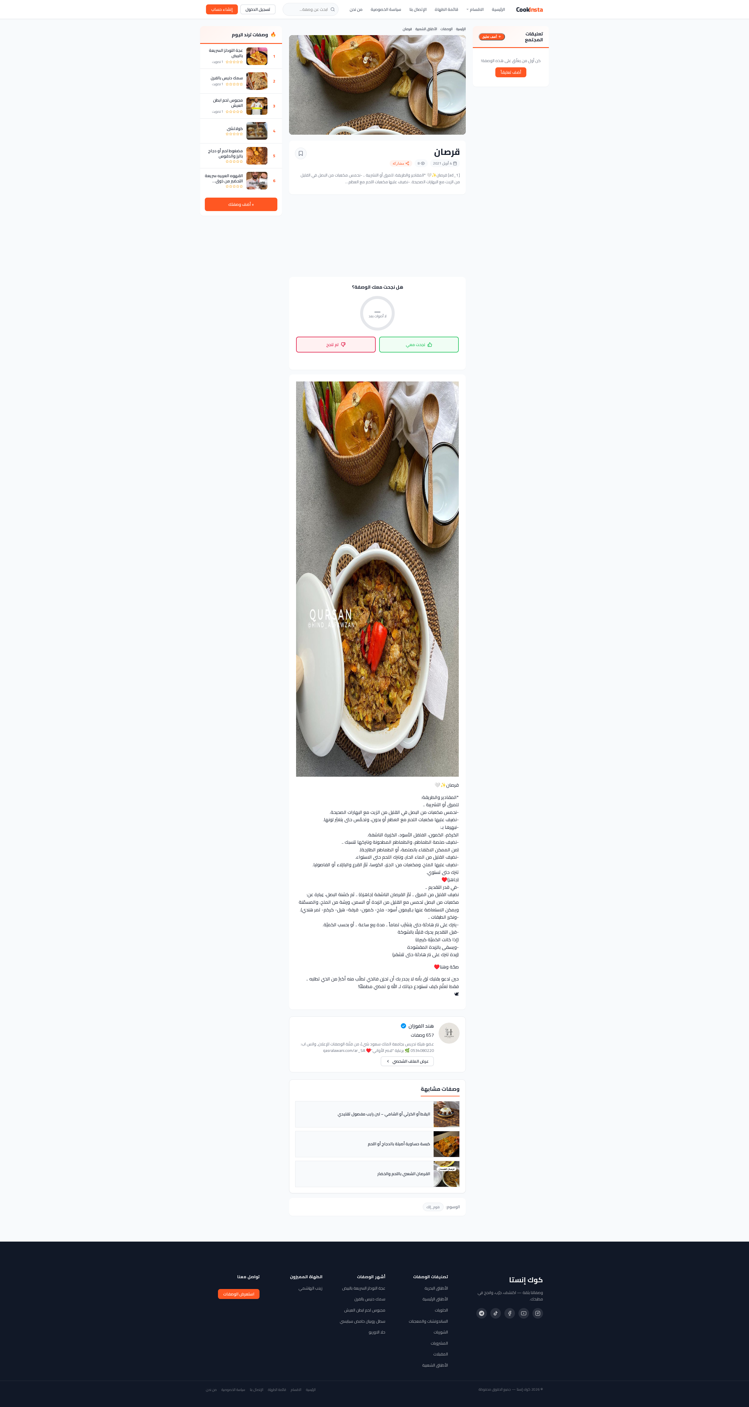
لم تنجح (332, 344)
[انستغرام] (537, 1313)
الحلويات (441, 1310)
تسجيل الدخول (257, 9)
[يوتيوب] (523, 1313)
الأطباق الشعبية (426, 29)
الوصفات (447, 29)
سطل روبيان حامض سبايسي (362, 1321)
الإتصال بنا (418, 9)
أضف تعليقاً (511, 72)
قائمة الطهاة (446, 9)
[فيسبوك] (509, 1313)
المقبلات (440, 1354)
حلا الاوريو (377, 1332)
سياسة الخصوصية (386, 9)
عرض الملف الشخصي (410, 1061)
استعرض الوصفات (238, 1294)
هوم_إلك (433, 1207)
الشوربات (441, 1332)
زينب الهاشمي (310, 1288)
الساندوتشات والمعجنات (428, 1321)
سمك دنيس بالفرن (227, 78)
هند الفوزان (421, 1026)
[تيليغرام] (481, 1313)
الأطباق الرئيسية (435, 1299)
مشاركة (398, 163)
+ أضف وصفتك (241, 204)
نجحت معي (415, 344)
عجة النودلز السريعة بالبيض (226, 53)
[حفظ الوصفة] (301, 153)
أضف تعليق (489, 36)
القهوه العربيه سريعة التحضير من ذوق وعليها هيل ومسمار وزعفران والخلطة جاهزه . (224, 178)
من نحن (356, 9)
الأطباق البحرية (436, 1288)
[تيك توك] (495, 1313)
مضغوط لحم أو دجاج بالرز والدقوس (225, 153)
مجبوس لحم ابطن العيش (228, 102)
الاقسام (477, 9)
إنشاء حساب (222, 9)
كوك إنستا (526, 1280)
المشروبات (439, 1343)
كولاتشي (235, 128)
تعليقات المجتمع (534, 36)
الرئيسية (498, 9)
